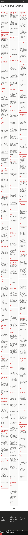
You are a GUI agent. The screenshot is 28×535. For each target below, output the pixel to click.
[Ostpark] (10, 209)
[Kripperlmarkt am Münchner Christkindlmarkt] (1, 57)
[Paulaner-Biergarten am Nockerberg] (10, 258)
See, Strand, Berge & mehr (14, 334)
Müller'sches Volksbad (3, 326)
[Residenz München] (20, 61)
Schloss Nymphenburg (22, 224)
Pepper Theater (13, 288)
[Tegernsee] (20, 479)
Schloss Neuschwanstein (22, 204)
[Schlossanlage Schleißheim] (20, 276)
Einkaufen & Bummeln (4, 172)
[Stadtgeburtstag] (20, 407)
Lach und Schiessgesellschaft (4, 123)
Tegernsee (21, 455)
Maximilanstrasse (4, 221)
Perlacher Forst (13, 309)
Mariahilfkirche (4, 195)
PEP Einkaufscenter (13, 262)
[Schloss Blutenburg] (20, 176)
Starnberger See (23, 410)
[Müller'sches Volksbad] (1, 351)
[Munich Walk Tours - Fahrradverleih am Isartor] (1, 486)
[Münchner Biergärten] (1, 373)
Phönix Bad (12, 332)
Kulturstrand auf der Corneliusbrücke (4, 62)
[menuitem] (11, 519)
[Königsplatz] (1, 30)
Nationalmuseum (13, 12)
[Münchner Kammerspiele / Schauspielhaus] (1, 426)
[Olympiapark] (10, 156)
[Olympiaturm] (10, 185)
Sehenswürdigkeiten (6, 13)
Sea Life (21, 279)
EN (24, 1)
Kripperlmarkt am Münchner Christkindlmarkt (4, 35)
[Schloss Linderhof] (20, 199)
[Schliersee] (20, 152)
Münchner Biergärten (3, 355)
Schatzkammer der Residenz (23, 114)
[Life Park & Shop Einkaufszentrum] (1, 191)
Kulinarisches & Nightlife (4, 358)
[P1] (10, 228)
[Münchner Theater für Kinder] (1, 455)
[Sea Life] (20, 313)
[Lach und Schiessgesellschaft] (1, 165)
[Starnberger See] (20, 422)
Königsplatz (3, 12)
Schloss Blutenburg (23, 156)
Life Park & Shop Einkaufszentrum (4, 169)
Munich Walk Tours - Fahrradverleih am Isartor (4, 460)
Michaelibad (3, 280)
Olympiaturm (12, 160)
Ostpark (11, 189)
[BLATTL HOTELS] (1, 1)
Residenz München (23, 42)
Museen (14, 13)
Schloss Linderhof (23, 180)
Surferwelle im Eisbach (22, 426)
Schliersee (21, 138)
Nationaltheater (13, 37)
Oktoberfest (12, 89)
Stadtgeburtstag (23, 392)
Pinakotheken (12, 392)
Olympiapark (12, 110)
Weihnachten (5, 38)
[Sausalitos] (20, 110)
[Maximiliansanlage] (1, 276)
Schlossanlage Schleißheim (22, 252)
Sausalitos (21, 90)
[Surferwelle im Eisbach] (20, 451)
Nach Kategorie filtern (4, 9)
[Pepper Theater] (10, 305)
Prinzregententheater (22, 12)
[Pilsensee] (10, 389)
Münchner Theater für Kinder (4, 430)
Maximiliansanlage (4, 246)
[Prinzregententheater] (20, 39)
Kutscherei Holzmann (3, 89)
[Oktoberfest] (10, 106)
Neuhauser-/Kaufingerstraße (14, 61)
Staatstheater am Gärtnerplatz (23, 359)
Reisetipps (2, 13)
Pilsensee (12, 367)
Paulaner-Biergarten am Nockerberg (13, 234)
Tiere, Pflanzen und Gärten (4, 248)
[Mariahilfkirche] (1, 218)
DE (23, 1)
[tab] (14, 9)
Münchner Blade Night (4, 377)
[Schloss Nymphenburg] (20, 248)
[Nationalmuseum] (10, 34)
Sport (13, 111)
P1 (10, 213)
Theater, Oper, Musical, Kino (5, 403)
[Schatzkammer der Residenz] (20, 134)
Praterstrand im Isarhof (13, 483)
